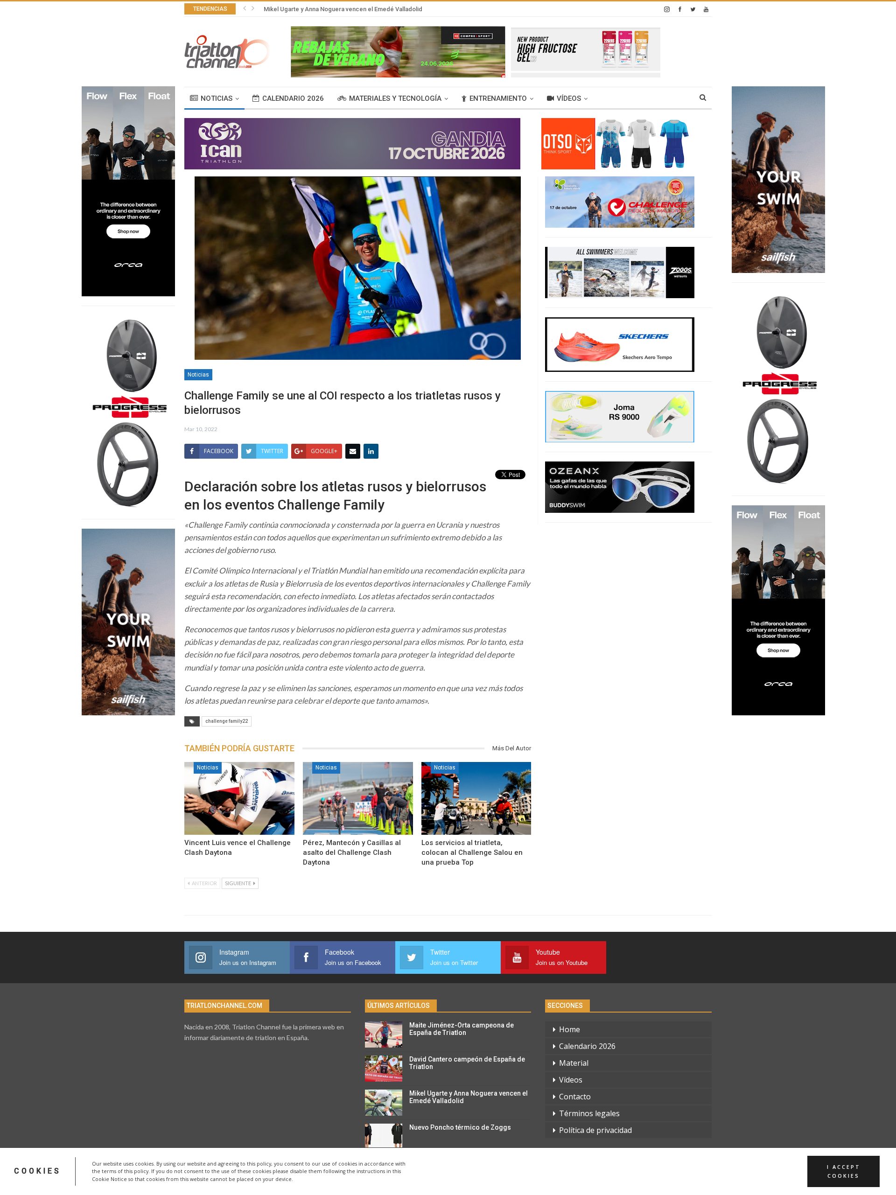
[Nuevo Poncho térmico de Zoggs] (383, 1137)
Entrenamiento (498, 98)
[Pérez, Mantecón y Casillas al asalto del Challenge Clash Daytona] (358, 798)
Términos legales (589, 1113)
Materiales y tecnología (395, 98)
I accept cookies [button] (844, 1171)
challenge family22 (226, 721)
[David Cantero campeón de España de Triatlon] (383, 1068)
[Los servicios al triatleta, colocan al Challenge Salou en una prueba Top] (476, 798)
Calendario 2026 (293, 98)
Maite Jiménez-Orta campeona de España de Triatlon (461, 1029)
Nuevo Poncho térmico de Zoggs (460, 1127)
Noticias (216, 98)
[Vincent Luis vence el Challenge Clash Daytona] (239, 798)
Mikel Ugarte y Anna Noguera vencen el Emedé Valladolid (343, 9)
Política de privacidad (595, 1130)
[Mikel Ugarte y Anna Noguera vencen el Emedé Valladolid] (383, 1103)
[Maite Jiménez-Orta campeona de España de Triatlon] (383, 1034)
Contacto (575, 1096)
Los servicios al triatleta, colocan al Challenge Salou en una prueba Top (472, 853)
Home (569, 1029)
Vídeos (569, 98)
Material (573, 1063)
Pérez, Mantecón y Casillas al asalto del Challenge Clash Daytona (352, 853)
